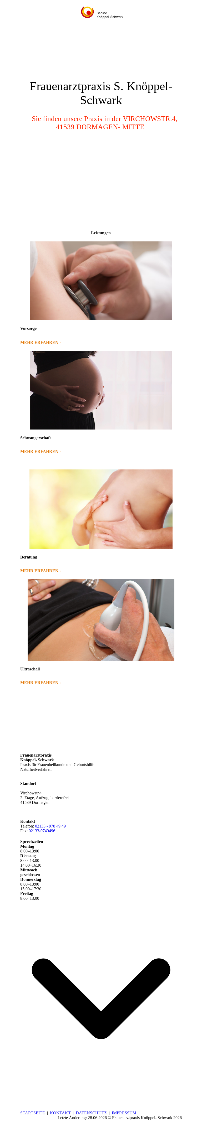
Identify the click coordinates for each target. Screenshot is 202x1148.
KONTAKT (60, 1113)
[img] (101, 14)
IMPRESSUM (124, 1113)
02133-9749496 (42, 831)
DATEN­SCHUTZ (91, 1113)
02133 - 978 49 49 (50, 826)
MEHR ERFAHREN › (40, 342)
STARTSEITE (32, 1113)
